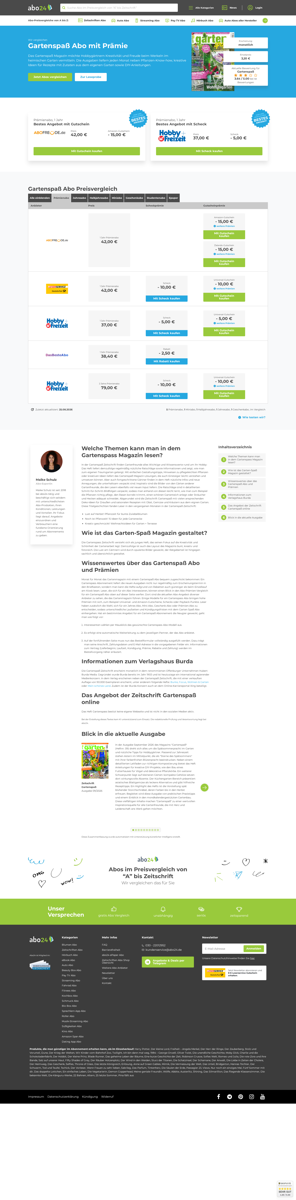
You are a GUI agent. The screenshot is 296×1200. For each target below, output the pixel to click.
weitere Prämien (226, 226)
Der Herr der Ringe (212, 1049)
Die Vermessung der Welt (186, 1064)
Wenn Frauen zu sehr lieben (103, 1067)
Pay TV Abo (178, 20)
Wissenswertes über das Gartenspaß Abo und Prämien (242, 484)
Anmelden (253, 948)
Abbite (175, 1071)
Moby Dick (232, 1052)
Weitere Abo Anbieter (115, 968)
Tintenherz (154, 1067)
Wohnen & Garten (198, 682)
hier (252, 958)
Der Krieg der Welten (62, 1052)
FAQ (104, 945)
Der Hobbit (59, 1056)
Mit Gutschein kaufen (86, 151)
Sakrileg (126, 1067)
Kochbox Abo (70, 996)
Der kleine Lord (160, 1049)
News (233, 7)
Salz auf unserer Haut (51, 1060)
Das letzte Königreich (107, 1064)
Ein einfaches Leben (74, 1071)
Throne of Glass (84, 1064)
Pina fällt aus (126, 1075)
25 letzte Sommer (106, 1075)
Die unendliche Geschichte (209, 1052)
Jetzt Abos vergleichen (50, 77)
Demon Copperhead (120, 1071)
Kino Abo (67, 1031)
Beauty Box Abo (71, 970)
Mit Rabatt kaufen (167, 361)
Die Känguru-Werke (60, 1075)
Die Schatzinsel (182, 1060)
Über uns (107, 978)
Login (258, 7)
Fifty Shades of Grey (77, 1060)
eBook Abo (68, 960)
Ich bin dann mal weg (136, 1052)
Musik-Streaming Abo (75, 1021)
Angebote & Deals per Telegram (168, 962)
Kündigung (90, 1096)
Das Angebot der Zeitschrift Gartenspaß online (244, 507)
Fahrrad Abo (69, 985)
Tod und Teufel (51, 1067)
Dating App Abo (71, 1041)
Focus (182, 682)
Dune (44, 1052)
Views (206, 1067)
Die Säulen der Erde (173, 1067)
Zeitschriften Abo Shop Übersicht (116, 961)
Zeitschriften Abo (95, 20)
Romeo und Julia (228, 1056)
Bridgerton (222, 1064)
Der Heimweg (38, 1064)
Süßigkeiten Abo (72, 1026)
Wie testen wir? (253, 417)
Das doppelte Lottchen (47, 1071)
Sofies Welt (210, 1056)
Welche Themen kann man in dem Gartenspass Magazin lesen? (245, 459)
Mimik (165, 1064)
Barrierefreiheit (111, 950)
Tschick (65, 1067)
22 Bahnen (79, 1075)
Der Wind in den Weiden (135, 1060)
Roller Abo (68, 1016)
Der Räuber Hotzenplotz (105, 1060)
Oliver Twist (184, 1052)
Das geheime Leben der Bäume (124, 1056)
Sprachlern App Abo (74, 1011)
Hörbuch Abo (204, 20)
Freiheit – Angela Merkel (184, 1049)
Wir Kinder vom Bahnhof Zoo (93, 1052)
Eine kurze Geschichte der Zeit (162, 1056)
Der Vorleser (78, 1067)
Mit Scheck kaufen (209, 151)
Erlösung (126, 1064)
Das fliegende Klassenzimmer (241, 1071)
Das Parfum (139, 1067)
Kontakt (107, 983)
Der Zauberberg (234, 1049)
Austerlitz (186, 1071)
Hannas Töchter (239, 1064)
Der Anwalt (218, 1060)
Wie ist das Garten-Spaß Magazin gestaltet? (242, 472)
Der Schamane (202, 1060)
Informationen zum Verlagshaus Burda (239, 496)
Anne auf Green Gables (147, 1064)
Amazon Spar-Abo (73, 1036)
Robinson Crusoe (192, 1056)
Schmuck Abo (70, 1001)
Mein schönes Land (98, 685)
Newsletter (108, 973)
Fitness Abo (69, 990)
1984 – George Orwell (163, 1052)
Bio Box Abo (69, 1006)
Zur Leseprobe (90, 77)
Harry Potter (142, 1049)
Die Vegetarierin (97, 1071)
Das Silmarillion (213, 1071)
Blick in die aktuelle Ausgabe (245, 517)
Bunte (174, 682)
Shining (197, 1071)
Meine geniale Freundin (148, 1071)
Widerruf (107, 1096)
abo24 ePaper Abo (113, 955)
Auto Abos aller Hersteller (241, 20)
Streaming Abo (149, 20)
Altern (91, 1075)
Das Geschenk (56, 1064)
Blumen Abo (69, 945)
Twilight (117, 1052)
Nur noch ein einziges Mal (226, 1067)
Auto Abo (123, 20)
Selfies (69, 1064)
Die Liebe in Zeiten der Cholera (244, 1060)
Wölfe (166, 1071)
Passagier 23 (193, 1067)
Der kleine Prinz (77, 1056)
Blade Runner (96, 1056)
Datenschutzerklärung (63, 1096)
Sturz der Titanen (161, 1060)
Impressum (36, 1096)
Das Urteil (209, 1064)
